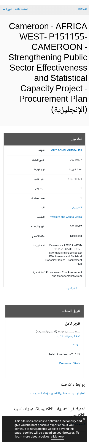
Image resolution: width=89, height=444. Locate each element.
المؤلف (41, 151)
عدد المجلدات (37, 198)
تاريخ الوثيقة (38, 160)
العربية (9, 9)
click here (57, 436)
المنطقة (40, 217)
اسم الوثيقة (38, 246)
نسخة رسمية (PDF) (68, 336)
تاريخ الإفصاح (37, 227)
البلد (42, 208)
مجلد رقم (39, 189)
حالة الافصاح (38, 236)
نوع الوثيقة (39, 170)
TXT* (76, 345)
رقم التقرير (39, 179)
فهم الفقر (82, 9)
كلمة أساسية (38, 273)
